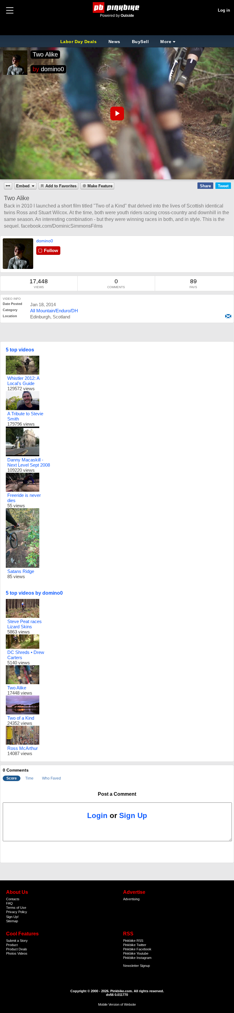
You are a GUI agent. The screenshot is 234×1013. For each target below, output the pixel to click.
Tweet (223, 186)
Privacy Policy (16, 912)
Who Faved (51, 778)
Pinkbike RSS (133, 940)
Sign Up (133, 815)
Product (12, 945)
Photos (11, 953)
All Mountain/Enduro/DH (54, 310)
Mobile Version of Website (117, 1004)
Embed (23, 186)
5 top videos (20, 349)
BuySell (140, 41)
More (165, 41)
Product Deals (16, 949)
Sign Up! (12, 917)
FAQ (9, 903)
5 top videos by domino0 (34, 593)
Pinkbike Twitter (134, 945)
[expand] (8, 185)
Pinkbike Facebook (137, 949)
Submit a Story (17, 940)
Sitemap (12, 921)
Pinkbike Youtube (135, 953)
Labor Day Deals (79, 41)
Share (205, 186)
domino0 (52, 69)
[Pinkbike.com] (117, 7)
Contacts (13, 899)
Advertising (131, 899)
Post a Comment (117, 794)
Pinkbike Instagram (137, 958)
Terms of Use (16, 907)
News (114, 41)
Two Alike (45, 54)
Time (29, 778)
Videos (22, 953)
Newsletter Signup (136, 965)
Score (11, 778)
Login (97, 815)
